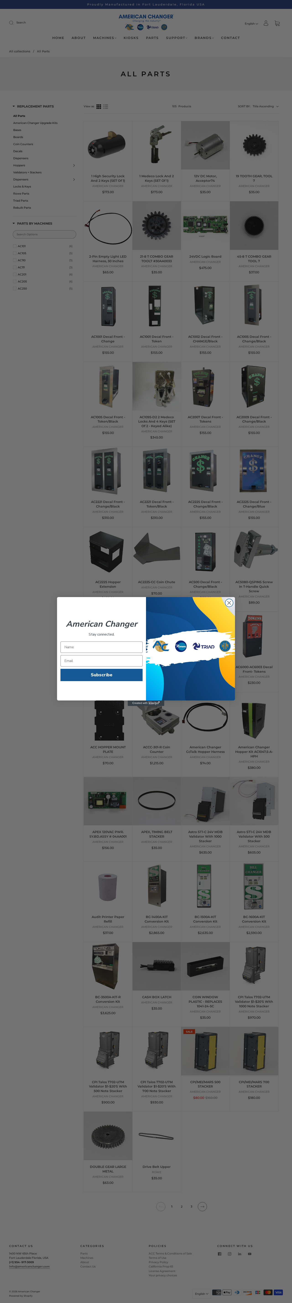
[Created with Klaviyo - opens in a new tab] (146, 703)
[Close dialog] (229, 603)
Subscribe (101, 675)
